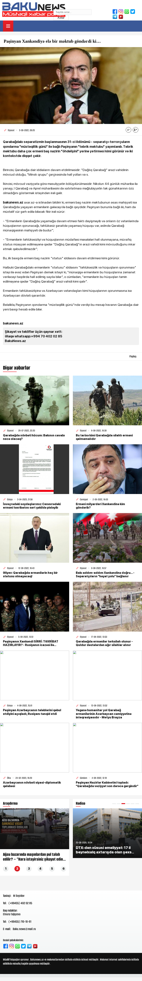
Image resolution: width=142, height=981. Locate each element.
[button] (114, 803)
